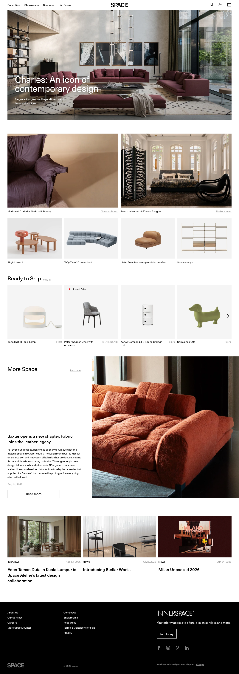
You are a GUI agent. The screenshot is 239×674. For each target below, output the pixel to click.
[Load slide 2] (20, 114)
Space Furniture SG (119, 5)
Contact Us (69, 612)
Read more (75, 370)
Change (200, 664)
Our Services (15, 617)
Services (48, 5)
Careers (12, 622)
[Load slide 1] (17, 114)
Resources (69, 622)
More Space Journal (19, 628)
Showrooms (31, 5)
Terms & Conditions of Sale (79, 628)
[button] (211, 5)
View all (47, 280)
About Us (12, 612)
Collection (13, 5)
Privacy (67, 633)
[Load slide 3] (24, 114)
